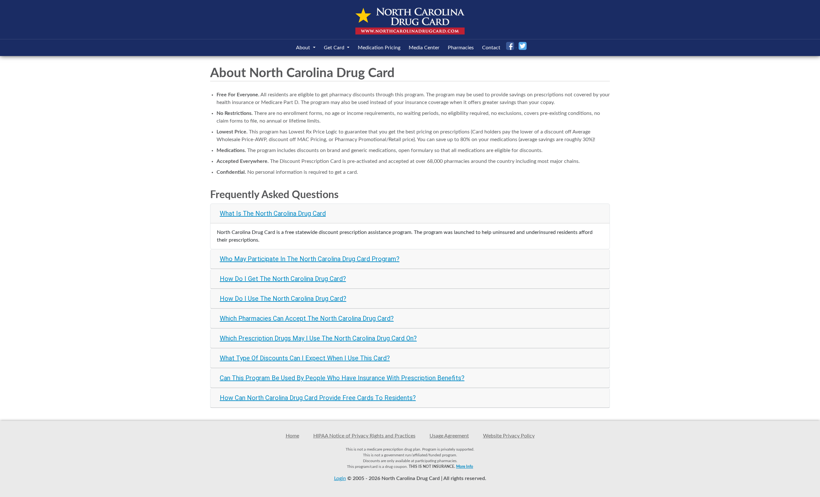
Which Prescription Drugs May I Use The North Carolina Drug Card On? (318, 338)
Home (292, 435)
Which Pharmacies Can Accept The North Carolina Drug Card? (307, 318)
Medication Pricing (379, 47)
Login (340, 478)
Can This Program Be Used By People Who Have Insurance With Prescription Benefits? (342, 378)
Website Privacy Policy (509, 435)
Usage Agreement (449, 435)
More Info (464, 467)
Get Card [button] (335, 47)
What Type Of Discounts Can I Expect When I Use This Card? (305, 358)
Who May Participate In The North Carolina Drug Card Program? (309, 259)
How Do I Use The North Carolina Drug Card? (283, 298)
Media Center (424, 47)
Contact (491, 47)
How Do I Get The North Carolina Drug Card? (283, 279)
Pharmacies (461, 47)
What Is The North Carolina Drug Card (273, 213)
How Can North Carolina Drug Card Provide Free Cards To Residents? (318, 398)
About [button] (303, 47)
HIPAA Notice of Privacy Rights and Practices (364, 435)
